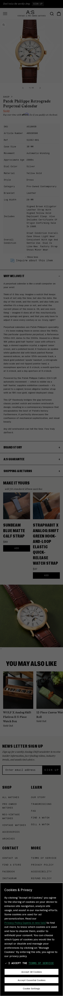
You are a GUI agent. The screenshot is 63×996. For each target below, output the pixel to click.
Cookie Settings (31, 988)
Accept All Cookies (31, 971)
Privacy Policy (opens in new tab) (25, 922)
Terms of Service (41, 963)
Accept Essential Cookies (32, 980)
